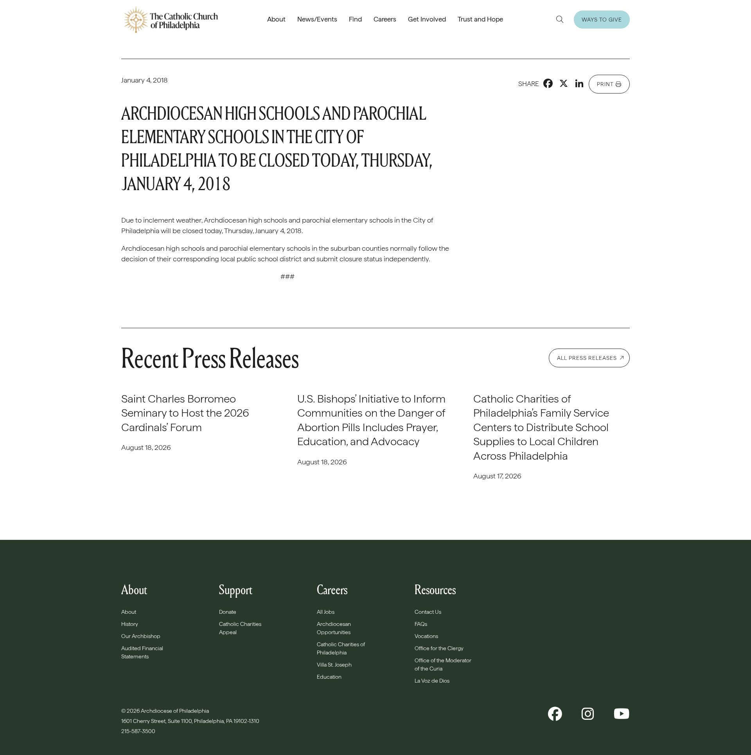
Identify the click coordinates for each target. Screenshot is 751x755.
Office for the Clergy (439, 648)
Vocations (426, 636)
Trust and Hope (480, 19)
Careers (385, 19)
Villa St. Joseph (334, 665)
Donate (227, 612)
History (129, 624)
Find (355, 19)
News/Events (317, 19)
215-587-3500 (138, 731)
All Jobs (325, 612)
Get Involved (427, 19)
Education (329, 677)
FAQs (421, 624)
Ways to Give (602, 19)
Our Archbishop (140, 636)
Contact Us (428, 612)
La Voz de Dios (432, 681)
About (276, 19)
